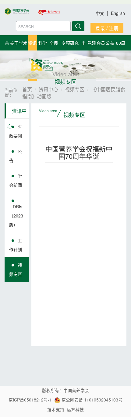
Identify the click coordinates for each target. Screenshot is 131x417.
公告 (15, 155)
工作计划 (15, 244)
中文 (100, 13)
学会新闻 (15, 180)
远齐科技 (75, 409)
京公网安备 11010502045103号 (91, 400)
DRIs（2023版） (16, 215)
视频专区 (15, 269)
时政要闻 (15, 131)
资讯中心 (17, 113)
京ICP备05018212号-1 (30, 400)
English (118, 13)
